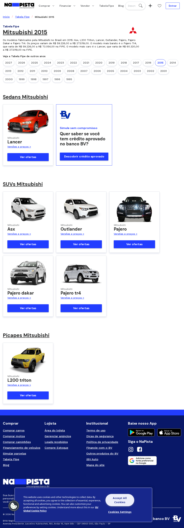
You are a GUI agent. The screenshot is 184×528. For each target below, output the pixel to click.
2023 (60, 62)
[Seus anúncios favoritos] (159, 6)
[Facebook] (139, 450)
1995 (69, 79)
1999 (22, 79)
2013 (8, 71)
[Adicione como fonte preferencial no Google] (154, 460)
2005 (110, 71)
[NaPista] (19, 6)
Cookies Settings (120, 512)
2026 (21, 62)
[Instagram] (131, 450)
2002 (150, 71)
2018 (124, 62)
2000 (9, 79)
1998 (33, 79)
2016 (148, 62)
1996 (57, 79)
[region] (83, 504)
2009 (57, 71)
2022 (73, 62)
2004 (124, 71)
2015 (160, 62)
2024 (47, 62)
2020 (98, 62)
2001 (163, 71)
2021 (86, 62)
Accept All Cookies (120, 500)
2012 (20, 71)
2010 (44, 71)
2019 (112, 62)
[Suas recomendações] (150, 6)
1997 (45, 79)
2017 (136, 62)
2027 (8, 62)
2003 (137, 71)
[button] (14, 506)
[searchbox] (135, 6)
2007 (84, 71)
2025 (34, 62)
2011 (32, 71)
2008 (70, 71)
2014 (173, 62)
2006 (97, 71)
